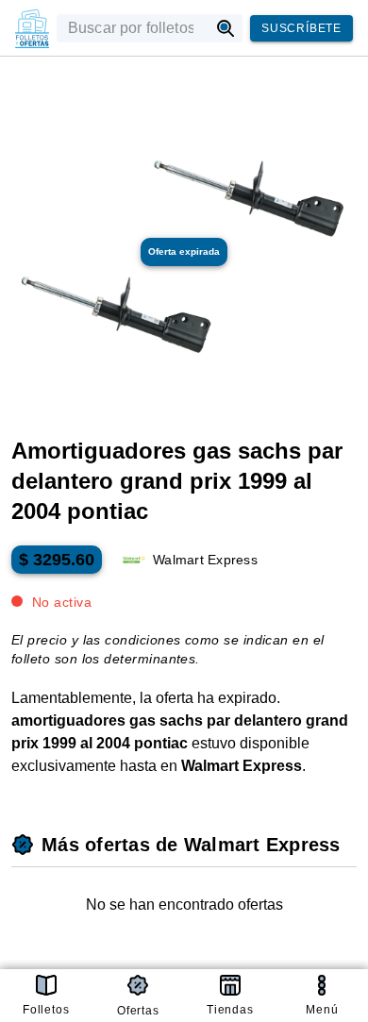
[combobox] (132, 28)
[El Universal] (32, 28)
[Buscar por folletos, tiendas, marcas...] (226, 28)
